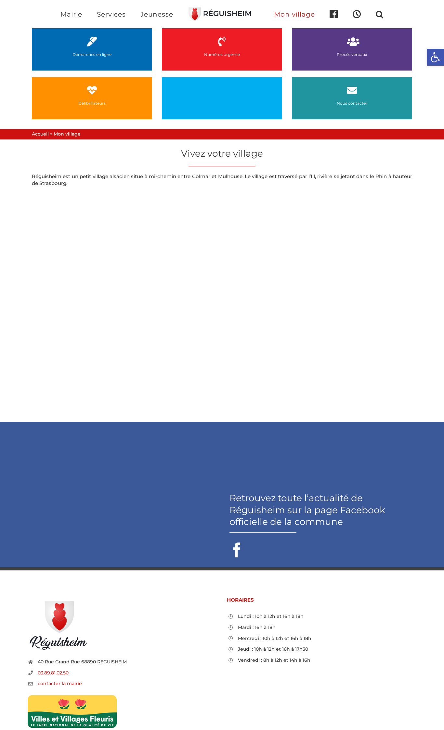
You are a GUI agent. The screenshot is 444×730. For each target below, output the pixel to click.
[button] (353, 14)
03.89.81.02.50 (53, 673)
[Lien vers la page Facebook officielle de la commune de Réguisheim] (320, 524)
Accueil (40, 134)
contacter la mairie (60, 683)
